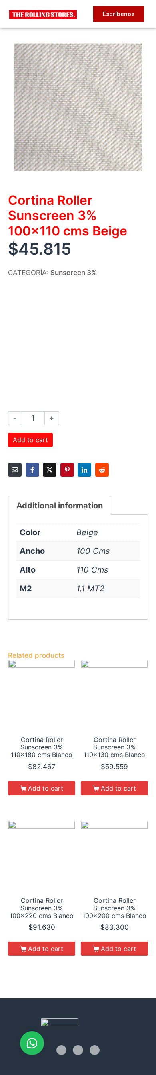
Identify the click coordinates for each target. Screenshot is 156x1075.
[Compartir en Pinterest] (67, 470)
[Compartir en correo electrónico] (15, 470)
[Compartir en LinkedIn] (84, 470)
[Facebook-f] (61, 1050)
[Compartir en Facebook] (32, 470)
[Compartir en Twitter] (49, 470)
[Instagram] (78, 1050)
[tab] (59, 505)
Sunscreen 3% (73, 273)
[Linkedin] (95, 1050)
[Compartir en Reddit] (102, 470)
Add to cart (30, 440)
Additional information (59, 505)
